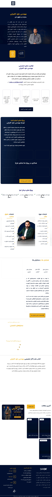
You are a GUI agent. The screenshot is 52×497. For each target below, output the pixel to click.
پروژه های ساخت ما (27, 473)
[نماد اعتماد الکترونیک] (14, 492)
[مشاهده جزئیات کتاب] (26, 387)
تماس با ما (29, 482)
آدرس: (11, 482)
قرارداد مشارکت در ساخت (16, 82)
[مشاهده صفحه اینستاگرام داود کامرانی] (13, 336)
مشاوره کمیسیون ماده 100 (26, 479)
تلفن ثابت (10, 471)
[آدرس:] (14, 482)
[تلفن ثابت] (14, 471)
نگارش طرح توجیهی (27, 477)
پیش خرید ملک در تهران (33, 435)
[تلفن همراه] (14, 477)
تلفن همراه (10, 476)
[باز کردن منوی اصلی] (13, 3)
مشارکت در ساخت (27, 470)
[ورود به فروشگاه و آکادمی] (13, 412)
